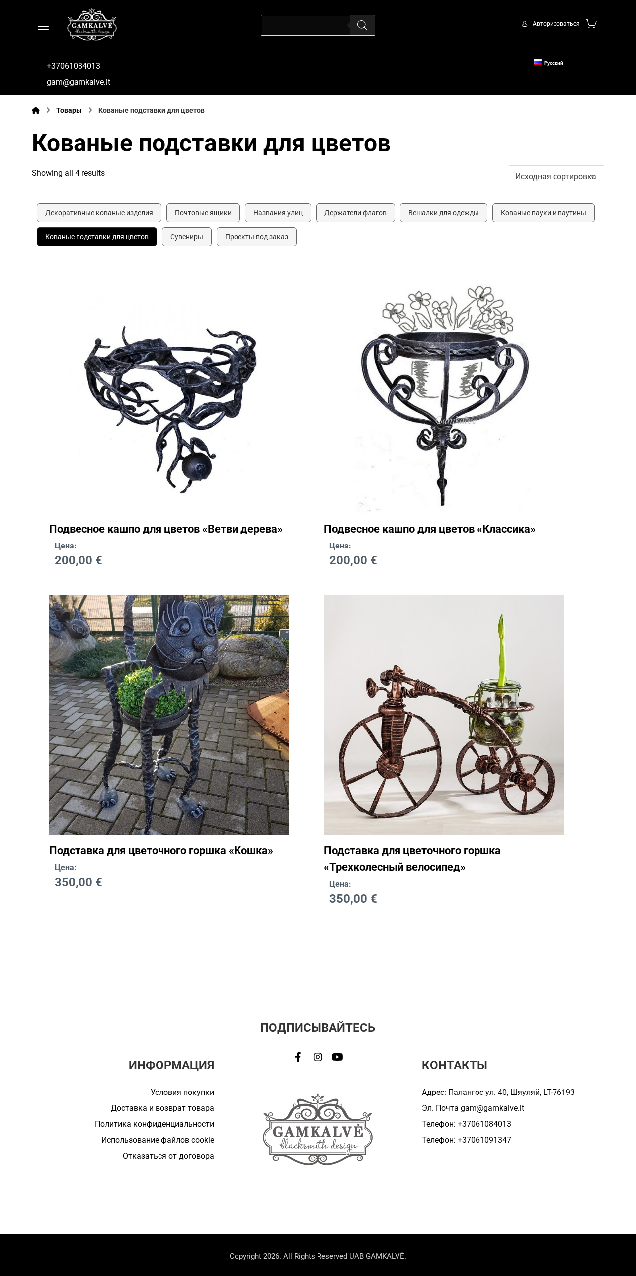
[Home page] (36, 110)
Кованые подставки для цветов (97, 237)
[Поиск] (362, 25)
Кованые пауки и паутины (543, 213)
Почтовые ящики (203, 213)
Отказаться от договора (168, 1156)
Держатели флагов (355, 213)
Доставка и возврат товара (162, 1108)
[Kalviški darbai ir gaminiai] (92, 24)
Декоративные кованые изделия (99, 213)
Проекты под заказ (256, 237)
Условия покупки (182, 1092)
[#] (298, 1057)
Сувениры (186, 237)
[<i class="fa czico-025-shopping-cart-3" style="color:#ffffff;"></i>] (591, 23)
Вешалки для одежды (443, 213)
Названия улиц (278, 213)
